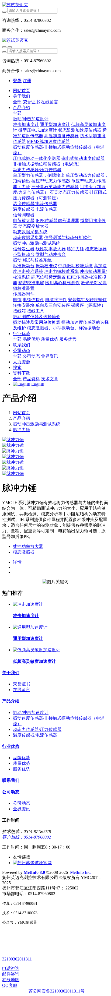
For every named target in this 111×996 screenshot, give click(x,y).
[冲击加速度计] (28, 604)
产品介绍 (21, 418)
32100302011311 (17, 959)
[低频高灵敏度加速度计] (36, 649)
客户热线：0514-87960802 (26, 837)
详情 (17, 562)
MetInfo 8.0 (34, 872)
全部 (17, 102)
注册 (27, 80)
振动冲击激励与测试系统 (36, 424)
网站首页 (21, 90)
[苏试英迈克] (55, 5)
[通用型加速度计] (30, 627)
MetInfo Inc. (80, 872)
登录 (17, 80)
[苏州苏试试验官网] (32, 862)
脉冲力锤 (21, 429)
